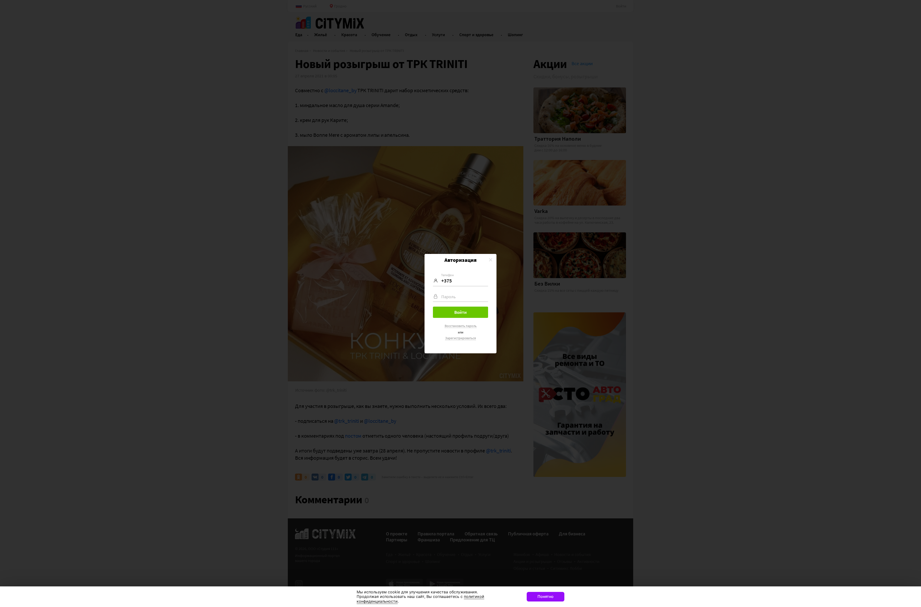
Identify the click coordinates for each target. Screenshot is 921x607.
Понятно (545, 596)
